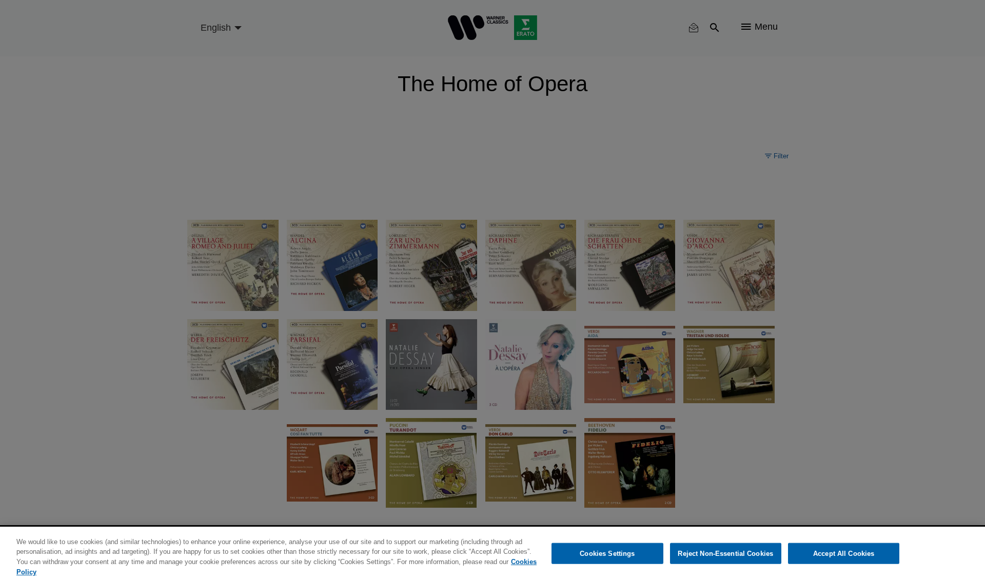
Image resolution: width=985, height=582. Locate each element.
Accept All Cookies (843, 553)
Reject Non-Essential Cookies (725, 553)
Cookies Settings (607, 553)
